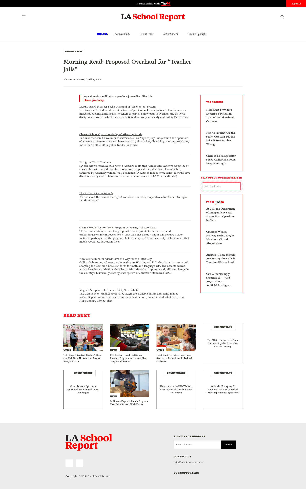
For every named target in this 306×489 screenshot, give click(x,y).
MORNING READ (74, 51)
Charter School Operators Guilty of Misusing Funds (110, 134)
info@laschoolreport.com (189, 462)
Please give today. (94, 100)
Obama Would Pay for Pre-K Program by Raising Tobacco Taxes (117, 227)
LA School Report (153, 15)
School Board (171, 34)
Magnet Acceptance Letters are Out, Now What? (108, 290)
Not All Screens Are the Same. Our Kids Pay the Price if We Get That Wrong (220, 138)
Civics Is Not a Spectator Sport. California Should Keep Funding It (221, 159)
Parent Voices (147, 34)
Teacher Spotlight (196, 34)
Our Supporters (186, 472)
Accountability (122, 34)
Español (296, 3)
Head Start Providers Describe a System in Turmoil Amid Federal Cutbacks (220, 115)
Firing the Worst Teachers (95, 162)
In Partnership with (148, 3)
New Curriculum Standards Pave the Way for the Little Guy (115, 259)
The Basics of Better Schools (96, 193)
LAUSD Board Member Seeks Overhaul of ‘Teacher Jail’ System (117, 106)
